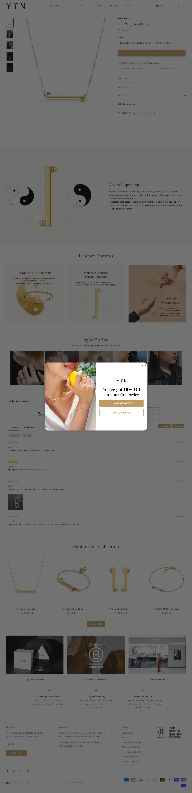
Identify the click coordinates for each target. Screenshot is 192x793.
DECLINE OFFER (121, 412)
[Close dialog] (144, 365)
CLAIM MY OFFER (121, 403)
